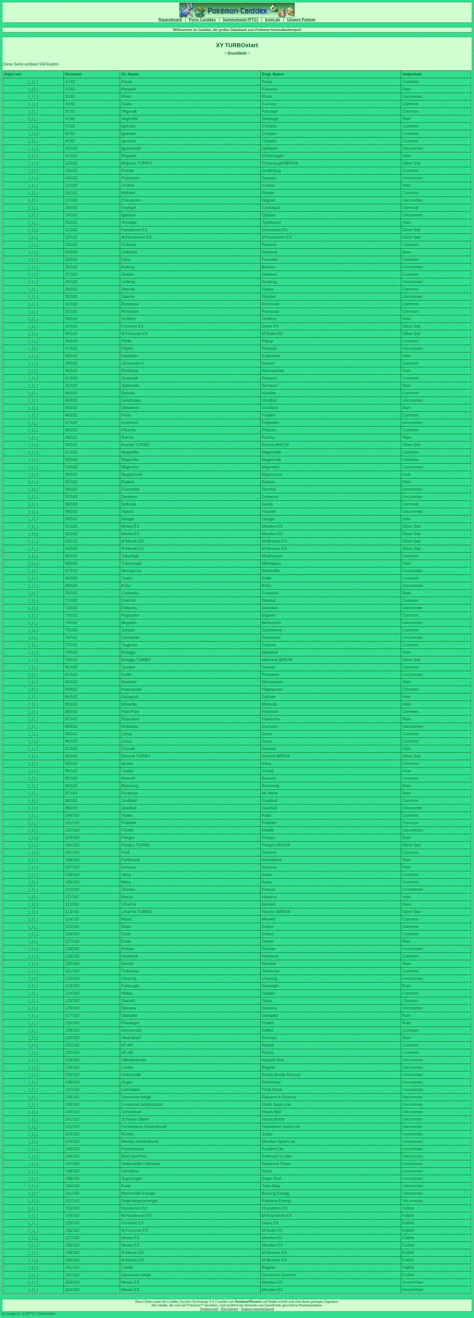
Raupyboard (170, 20)
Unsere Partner (301, 20)
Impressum (209, 1309)
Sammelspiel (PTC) (240, 20)
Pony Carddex (202, 20)
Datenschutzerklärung (257, 1309)
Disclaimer (229, 1309)
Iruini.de (272, 20)
